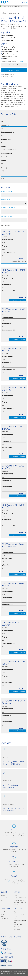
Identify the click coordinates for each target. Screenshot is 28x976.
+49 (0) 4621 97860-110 (14, 879)
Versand (21, 61)
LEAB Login (17, 895)
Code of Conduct (5, 919)
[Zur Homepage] (5, 2)
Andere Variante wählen (14, 65)
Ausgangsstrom (5, 199)
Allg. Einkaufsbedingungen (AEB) (19, 914)
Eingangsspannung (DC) (8, 208)
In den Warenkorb (14, 70)
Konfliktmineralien (6, 912)
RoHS (2, 916)
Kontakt (3, 895)
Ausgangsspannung (6, 191)
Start (3, 10)
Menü (25, 3)
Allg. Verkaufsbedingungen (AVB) (20, 920)
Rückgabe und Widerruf (20, 902)
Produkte (4, 12)
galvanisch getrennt (7, 216)
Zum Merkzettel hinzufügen (8, 74)
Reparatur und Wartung (20, 900)
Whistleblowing (18, 924)
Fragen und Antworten (20, 898)
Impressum (17, 929)
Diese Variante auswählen (18, 300)
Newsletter (4, 898)
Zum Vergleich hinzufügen (8, 76)
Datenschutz (17, 927)
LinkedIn (3, 900)
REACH (2, 914)
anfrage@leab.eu (7, 881)
